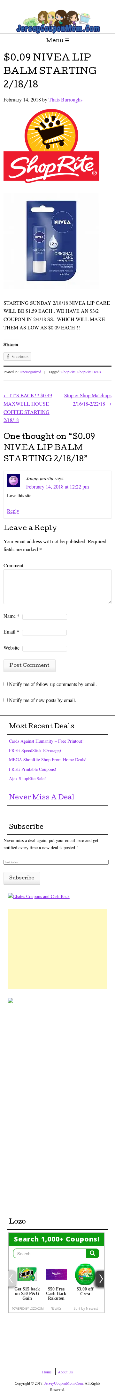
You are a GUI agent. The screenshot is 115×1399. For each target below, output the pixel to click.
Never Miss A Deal (41, 798)
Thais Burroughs (65, 99)
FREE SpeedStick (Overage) (35, 750)
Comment (13, 565)
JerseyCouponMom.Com (63, 1383)
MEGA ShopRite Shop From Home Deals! (48, 759)
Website (11, 647)
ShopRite (68, 371)
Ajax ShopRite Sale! (27, 778)
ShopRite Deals (89, 371)
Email (11, 631)
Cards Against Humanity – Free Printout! (46, 741)
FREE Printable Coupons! (32, 769)
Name (11, 615)
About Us (65, 1371)
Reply (13, 510)
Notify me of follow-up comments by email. (53, 684)
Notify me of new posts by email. (42, 700)
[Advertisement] (57, 949)
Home (46, 1371)
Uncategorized (30, 371)
